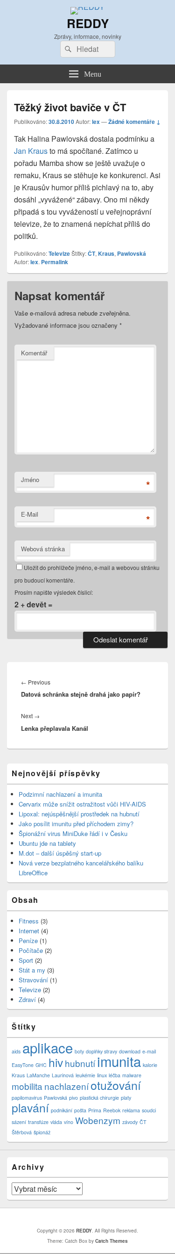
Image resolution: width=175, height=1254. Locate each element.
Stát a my (32, 970)
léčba (114, 1075)
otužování (116, 1085)
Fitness (29, 920)
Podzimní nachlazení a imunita (60, 794)
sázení (19, 1121)
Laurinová (63, 1075)
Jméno (30, 479)
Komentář (34, 352)
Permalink (54, 262)
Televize (59, 253)
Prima (94, 1110)
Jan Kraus (31, 150)
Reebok (111, 1110)
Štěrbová (22, 1132)
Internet (29, 930)
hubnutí (80, 1063)
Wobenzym (97, 1120)
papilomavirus (27, 1097)
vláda (56, 1121)
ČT (91, 253)
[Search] (67, 49)
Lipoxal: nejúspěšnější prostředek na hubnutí (79, 813)
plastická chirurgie (99, 1097)
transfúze (38, 1121)
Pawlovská (131, 253)
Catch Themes (111, 1241)
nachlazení (66, 1086)
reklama (131, 1110)
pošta (80, 1110)
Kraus (106, 253)
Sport (26, 960)
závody (130, 1121)
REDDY (88, 23)
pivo (73, 1097)
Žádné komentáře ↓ (134, 121)
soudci (149, 1110)
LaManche (38, 1075)
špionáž (42, 1132)
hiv (56, 1062)
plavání (30, 1107)
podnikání (61, 1110)
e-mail (149, 1051)
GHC (41, 1064)
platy (126, 1097)
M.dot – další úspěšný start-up (60, 853)
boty (79, 1051)
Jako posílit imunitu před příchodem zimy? (76, 823)
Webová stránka (43, 548)
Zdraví (27, 999)
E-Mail (29, 514)
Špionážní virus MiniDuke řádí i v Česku (73, 833)
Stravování (33, 979)
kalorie (150, 1064)
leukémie (85, 1075)
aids (16, 1051)
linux (102, 1075)
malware (131, 1075)
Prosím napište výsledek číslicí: (53, 592)
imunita (119, 1061)
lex (96, 121)
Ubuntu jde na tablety (47, 843)
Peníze (28, 940)
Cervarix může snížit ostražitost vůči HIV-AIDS (82, 804)
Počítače (31, 950)
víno (68, 1121)
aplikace (47, 1047)
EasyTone (23, 1064)
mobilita (27, 1086)
